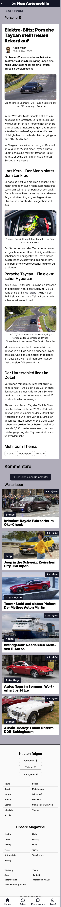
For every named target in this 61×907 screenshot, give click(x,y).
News (7, 784)
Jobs (7, 875)
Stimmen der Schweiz (42, 805)
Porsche (18, 10)
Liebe (7, 839)
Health (8, 834)
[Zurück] (2, 3)
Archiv (8, 815)
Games (8, 805)
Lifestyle (9, 810)
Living (35, 834)
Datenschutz (11, 879)
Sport (7, 789)
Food (34, 844)
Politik (35, 784)
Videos (8, 799)
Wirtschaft (37, 794)
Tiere (7, 850)
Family (8, 844)
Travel (35, 850)
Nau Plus (36, 799)
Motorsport (32, 292)
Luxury (35, 839)
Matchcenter (38, 789)
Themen (36, 810)
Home (8, 10)
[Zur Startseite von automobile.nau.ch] (30, 3)
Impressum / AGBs (41, 879)
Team (35, 870)
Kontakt (36, 875)
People (8, 794)
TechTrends (38, 855)
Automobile (10, 855)
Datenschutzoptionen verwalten (17, 884)
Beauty (8, 860)
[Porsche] (30, 18)
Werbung (9, 870)
